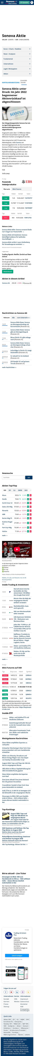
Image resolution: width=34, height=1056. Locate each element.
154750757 (28, 198)
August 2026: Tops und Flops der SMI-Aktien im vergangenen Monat (16, 764)
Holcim (4, 531)
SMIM (22, 1019)
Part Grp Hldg (7, 528)
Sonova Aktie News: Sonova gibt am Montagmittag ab (20, 331)
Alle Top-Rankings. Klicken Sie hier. (14, 844)
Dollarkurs (7, 1028)
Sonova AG (6, 283)
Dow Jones (18, 1022)
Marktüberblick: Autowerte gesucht (21, 607)
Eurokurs (16, 1028)
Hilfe (15, 999)
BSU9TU (28, 698)
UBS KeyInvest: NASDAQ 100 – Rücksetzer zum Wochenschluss (22, 619)
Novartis (5, 511)
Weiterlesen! (7, 272)
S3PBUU (28, 675)
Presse (6, 1004)
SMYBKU (28, 679)
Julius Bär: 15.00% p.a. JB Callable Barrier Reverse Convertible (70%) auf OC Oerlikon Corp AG (22, 628)
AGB (21, 1007)
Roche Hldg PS (7, 518)
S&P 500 (25, 1024)
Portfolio (15, 1032)
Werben (17, 1002)
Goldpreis (11, 1026)
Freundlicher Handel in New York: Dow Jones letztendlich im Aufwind (15, 786)
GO (29, 478)
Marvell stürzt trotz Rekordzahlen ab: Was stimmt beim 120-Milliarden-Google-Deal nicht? (22, 592)
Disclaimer (24, 1004)
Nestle (4, 499)
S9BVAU (28, 683)
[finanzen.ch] (11, 1)
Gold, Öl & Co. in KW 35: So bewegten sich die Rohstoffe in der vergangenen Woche (16, 792)
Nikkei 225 (17, 1024)
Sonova (18, 143)
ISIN (16, 39)
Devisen (25, 1026)
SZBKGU (28, 691)
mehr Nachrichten (8, 367)
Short (5, 218)
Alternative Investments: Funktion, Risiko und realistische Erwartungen (19, 732)
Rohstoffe (7, 1032)
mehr (4, 536)
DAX (27, 1019)
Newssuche (7, 473)
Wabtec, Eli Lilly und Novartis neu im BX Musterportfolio (22, 653)
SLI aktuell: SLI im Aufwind (20, 356)
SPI (14, 1019)
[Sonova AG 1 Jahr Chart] (27, 283)
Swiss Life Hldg (7, 507)
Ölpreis (20, 1035)
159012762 (27, 218)
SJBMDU (28, 694)
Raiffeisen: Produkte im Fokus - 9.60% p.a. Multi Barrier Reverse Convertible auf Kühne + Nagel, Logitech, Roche (22, 638)
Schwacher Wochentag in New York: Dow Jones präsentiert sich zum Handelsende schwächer (16, 750)
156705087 (28, 208)
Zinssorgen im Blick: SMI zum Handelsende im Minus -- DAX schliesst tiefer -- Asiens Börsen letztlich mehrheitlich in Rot (15, 799)
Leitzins (27, 1035)
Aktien (19, 1026)
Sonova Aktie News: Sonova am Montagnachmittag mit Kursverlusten (20, 324)
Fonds (6, 1030)
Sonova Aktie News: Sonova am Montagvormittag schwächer (20, 345)
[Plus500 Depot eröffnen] (10, 3)
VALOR (4, 39)
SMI (5, 1026)
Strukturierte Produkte (17, 1030)
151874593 (28, 203)
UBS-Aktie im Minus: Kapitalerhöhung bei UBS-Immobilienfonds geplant (16, 770)
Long (5, 198)
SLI (17, 1019)
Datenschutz (24, 1002)
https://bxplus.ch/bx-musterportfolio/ (13, 574)
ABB (3, 514)
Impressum (24, 999)
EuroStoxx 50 (8, 1022)
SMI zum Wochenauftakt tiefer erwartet (22, 612)
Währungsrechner (10, 1035)
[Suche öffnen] (31, 2)
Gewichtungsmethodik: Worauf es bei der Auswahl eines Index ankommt (20, 725)
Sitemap (6, 1007)
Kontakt (6, 999)
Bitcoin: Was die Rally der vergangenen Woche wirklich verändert (22, 600)
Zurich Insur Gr (7, 503)
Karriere (6, 1002)
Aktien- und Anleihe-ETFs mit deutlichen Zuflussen (22, 647)
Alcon (4, 495)
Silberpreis (24, 1028)
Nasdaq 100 (8, 1024)
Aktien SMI (7, 1019)
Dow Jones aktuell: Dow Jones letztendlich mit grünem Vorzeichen (15, 781)
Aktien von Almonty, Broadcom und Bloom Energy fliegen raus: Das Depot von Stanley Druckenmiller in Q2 (15, 758)
